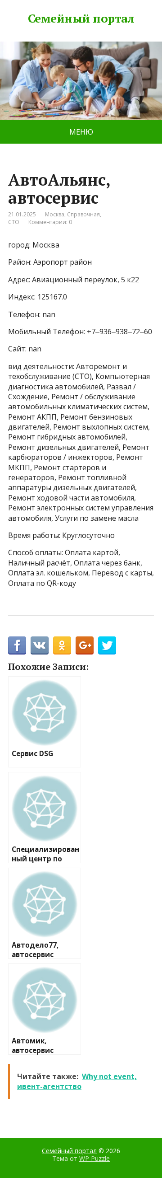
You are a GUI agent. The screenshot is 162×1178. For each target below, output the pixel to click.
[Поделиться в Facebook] (17, 645)
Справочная (83, 214)
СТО (13, 222)
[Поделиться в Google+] (85, 645)
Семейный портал (81, 18)
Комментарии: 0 (50, 222)
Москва (54, 214)
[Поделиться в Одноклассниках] (62, 645)
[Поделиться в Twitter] (107, 645)
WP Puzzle (94, 1158)
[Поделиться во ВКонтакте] (40, 645)
